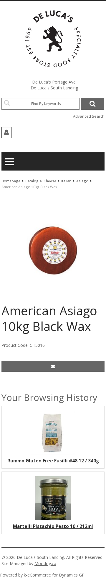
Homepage (10, 181)
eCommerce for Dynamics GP (56, 575)
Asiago (82, 181)
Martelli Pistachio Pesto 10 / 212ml (53, 526)
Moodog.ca (45, 563)
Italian (66, 181)
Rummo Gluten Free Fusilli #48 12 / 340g (53, 461)
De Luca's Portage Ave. (54, 82)
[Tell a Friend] (53, 366)
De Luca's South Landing (54, 88)
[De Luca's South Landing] (53, 39)
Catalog (32, 181)
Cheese (50, 181)
